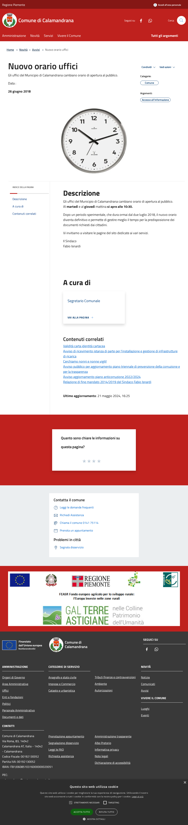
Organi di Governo (13, 677)
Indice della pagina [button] (23, 187)
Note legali (101, 756)
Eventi (145, 715)
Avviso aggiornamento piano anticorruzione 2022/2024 (102, 376)
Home (10, 49)
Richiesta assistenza (61, 756)
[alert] (94, 802)
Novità (23, 49)
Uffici (5, 690)
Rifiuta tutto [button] (106, 812)
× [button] (184, 782)
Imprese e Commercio (61, 684)
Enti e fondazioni (12, 697)
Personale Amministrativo (18, 710)
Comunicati (148, 684)
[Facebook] (139, 20)
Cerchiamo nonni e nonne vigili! (85, 361)
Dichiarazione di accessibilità (112, 763)
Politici (6, 704)
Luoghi (145, 708)
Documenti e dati (13, 717)
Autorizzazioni (104, 690)
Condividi (147, 67)
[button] (94, 819)
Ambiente (101, 684)
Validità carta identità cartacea (84, 346)
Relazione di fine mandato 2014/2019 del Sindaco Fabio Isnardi (107, 381)
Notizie (145, 677)
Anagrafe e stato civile (62, 677)
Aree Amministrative (15, 684)
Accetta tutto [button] (82, 812)
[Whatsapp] (148, 20)
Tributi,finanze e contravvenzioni (115, 677)
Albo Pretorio (103, 743)
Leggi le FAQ (56, 749)
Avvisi (36, 49)
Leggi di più (138, 796)
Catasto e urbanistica (61, 690)
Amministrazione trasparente (113, 736)
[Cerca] (181, 20)
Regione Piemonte (13, 5)
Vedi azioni (166, 67)
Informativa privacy (107, 749)
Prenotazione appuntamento (66, 736)
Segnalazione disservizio (63, 743)
